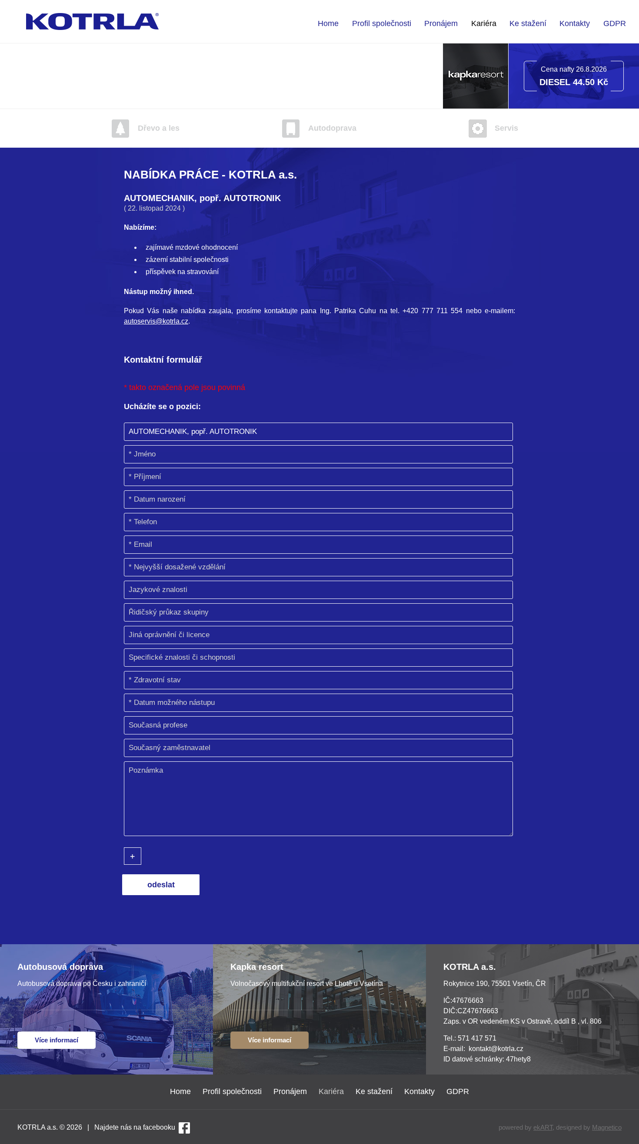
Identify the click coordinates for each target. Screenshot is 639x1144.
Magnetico (607, 1127)
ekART (542, 1127)
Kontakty (574, 23)
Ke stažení (527, 23)
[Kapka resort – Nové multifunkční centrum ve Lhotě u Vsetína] (475, 106)
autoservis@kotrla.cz (156, 321)
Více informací (56, 1040)
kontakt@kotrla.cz (496, 1048)
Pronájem (441, 23)
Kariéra (483, 23)
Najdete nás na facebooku (134, 1127)
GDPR (614, 23)
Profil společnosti (381, 23)
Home (328, 23)
